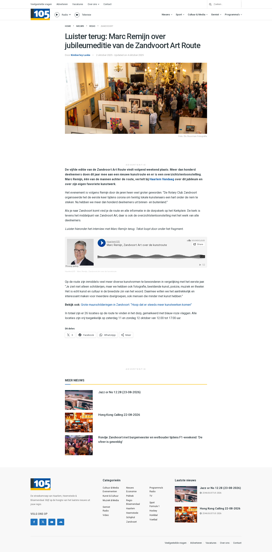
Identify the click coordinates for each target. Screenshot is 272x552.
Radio (65, 14)
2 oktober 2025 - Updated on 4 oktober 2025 (120, 55)
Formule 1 (155, 506)
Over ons (92, 4)
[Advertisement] (136, 152)
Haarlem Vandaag (162, 179)
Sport (179, 14)
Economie (131, 491)
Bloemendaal (133, 504)
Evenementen (110, 491)
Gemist (215, 14)
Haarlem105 (70, 271)
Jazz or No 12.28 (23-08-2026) (119, 392)
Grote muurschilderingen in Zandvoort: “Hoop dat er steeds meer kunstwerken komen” (136, 304)
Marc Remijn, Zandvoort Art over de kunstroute (97, 271)
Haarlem (130, 508)
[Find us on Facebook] (34, 522)
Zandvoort (107, 26)
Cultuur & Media (196, 14)
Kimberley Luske (80, 55)
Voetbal (153, 519)
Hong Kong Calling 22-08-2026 (119, 415)
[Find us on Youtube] (51, 522)
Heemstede (132, 513)
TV (151, 496)
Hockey (153, 510)
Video (106, 515)
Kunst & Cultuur (110, 496)
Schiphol (130, 517)
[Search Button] (209, 4)
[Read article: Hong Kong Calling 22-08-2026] (79, 422)
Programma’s (232, 14)
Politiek (130, 496)
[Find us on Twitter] (42, 522)
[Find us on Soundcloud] (60, 522)
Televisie (86, 14)
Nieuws (166, 14)
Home (68, 26)
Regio (92, 26)
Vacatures (77, 4)
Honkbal (154, 515)
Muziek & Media (111, 500)
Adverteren (62, 4)
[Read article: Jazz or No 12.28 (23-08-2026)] (79, 400)
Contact (107, 4)
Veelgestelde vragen (41, 4)
